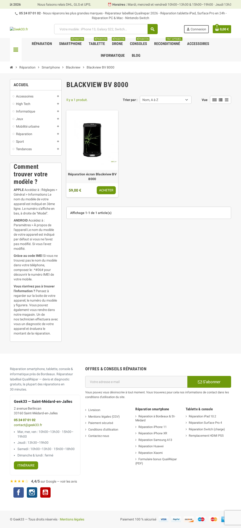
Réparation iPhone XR (152, 433)
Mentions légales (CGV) (104, 416)
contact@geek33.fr (28, 425)
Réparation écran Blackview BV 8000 (92, 176)
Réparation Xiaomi (150, 453)
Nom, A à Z (150, 100)
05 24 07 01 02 (30, 13)
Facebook (18, 492)
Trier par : (130, 100)
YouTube (45, 493)
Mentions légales (72, 519)
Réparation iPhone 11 (152, 427)
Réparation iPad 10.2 (202, 416)
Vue (205, 100)
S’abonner (211, 381)
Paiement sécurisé (100, 423)
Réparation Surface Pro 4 (205, 422)
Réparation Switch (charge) (207, 429)
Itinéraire (26, 465)
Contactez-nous (98, 436)
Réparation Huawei (151, 446)
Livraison (94, 410)
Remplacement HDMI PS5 (206, 435)
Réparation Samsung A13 (155, 440)
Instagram (32, 493)
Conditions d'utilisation (103, 429)
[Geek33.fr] (19, 29)
